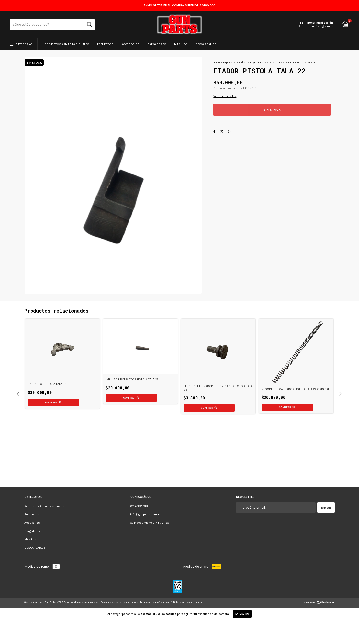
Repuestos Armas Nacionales (67, 44)
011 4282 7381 (139, 506)
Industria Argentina (250, 62)
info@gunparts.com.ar (145, 514)
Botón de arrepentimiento (187, 602)
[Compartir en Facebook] (214, 132)
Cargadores (157, 44)
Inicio (216, 62)
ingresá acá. (162, 602)
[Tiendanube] (319, 603)
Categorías (24, 44)
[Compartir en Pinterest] (229, 132)
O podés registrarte (320, 26)
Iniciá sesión (324, 22)
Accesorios (130, 44)
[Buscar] (89, 24)
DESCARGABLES (206, 44)
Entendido (242, 613)
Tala (266, 62)
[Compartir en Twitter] (221, 132)
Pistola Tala (278, 62)
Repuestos (105, 44)
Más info (180, 44)
